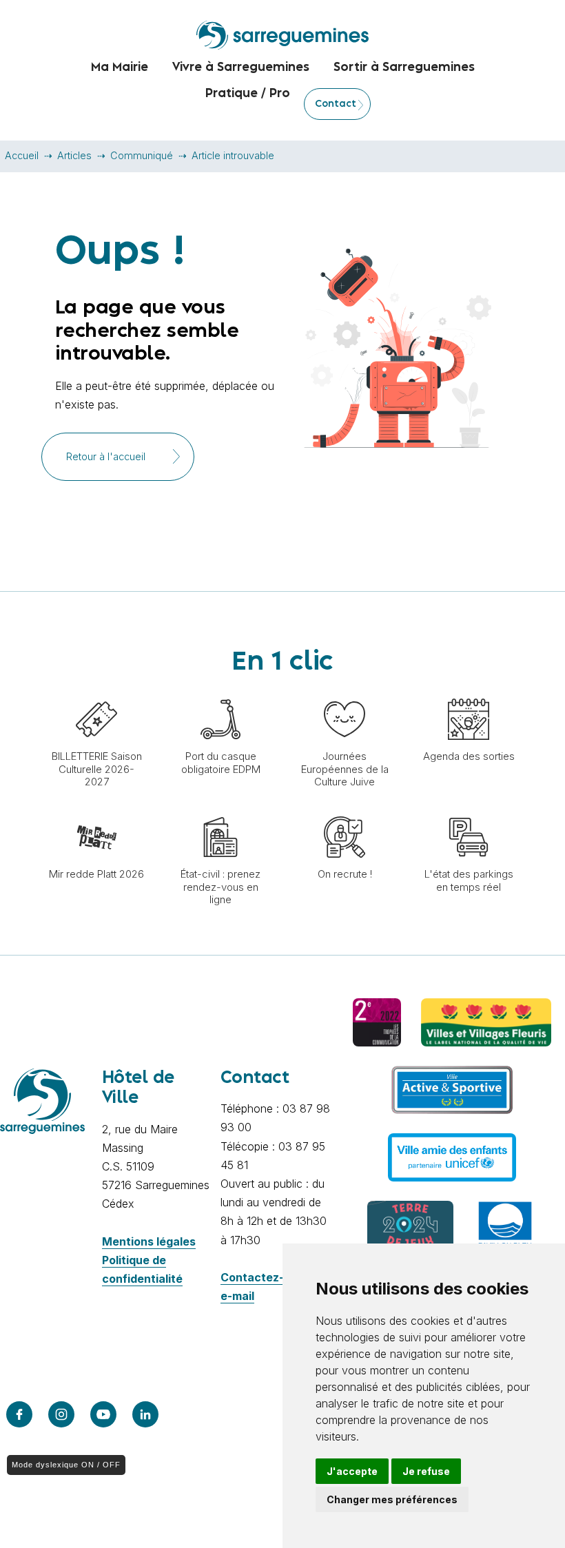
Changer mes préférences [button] (392, 1499)
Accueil (22, 155)
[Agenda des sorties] (469, 692)
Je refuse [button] (426, 1471)
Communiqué (141, 155)
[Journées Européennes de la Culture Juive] (344, 692)
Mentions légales (149, 1241)
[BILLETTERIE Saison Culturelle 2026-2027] (96, 692)
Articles (74, 155)
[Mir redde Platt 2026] (96, 809)
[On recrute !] (344, 809)
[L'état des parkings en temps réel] (469, 809)
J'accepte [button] (352, 1471)
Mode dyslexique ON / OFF (66, 1465)
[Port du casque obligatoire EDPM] (220, 692)
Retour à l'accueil (105, 457)
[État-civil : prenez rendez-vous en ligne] (220, 809)
